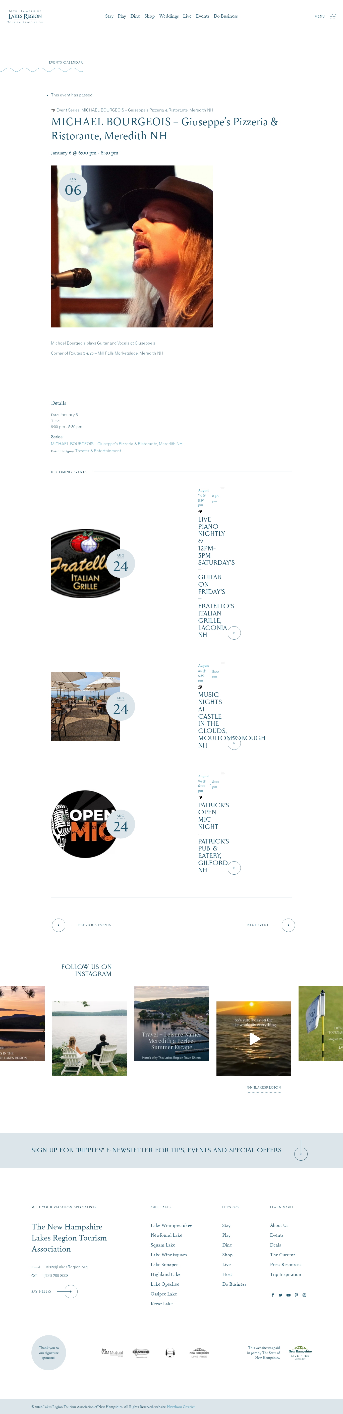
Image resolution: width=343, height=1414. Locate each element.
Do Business (226, 16)
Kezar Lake (162, 1303)
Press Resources (285, 1264)
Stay (109, 16)
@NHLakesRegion (264, 1087)
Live (187, 16)
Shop (149, 16)
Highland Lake (166, 1274)
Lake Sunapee (165, 1264)
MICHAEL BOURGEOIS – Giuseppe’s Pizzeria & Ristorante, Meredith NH (117, 443)
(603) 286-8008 (55, 1275)
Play (122, 16)
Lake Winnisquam (169, 1254)
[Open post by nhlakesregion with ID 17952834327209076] (171, 1038)
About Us (279, 1225)
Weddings (169, 16)
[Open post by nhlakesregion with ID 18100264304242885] (253, 1023)
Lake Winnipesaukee (171, 1225)
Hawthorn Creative (181, 1406)
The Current (282, 1254)
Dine (135, 16)
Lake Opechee (165, 1284)
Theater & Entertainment (98, 450)
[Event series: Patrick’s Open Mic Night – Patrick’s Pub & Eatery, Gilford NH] (208, 797)
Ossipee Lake (164, 1293)
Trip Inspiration (285, 1274)
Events (202, 16)
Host (227, 1274)
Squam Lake (163, 1244)
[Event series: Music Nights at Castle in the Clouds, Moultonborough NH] (208, 687)
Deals (275, 1244)
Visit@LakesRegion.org (67, 1266)
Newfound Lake (166, 1235)
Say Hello (41, 1291)
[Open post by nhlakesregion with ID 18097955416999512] (89, 1023)
